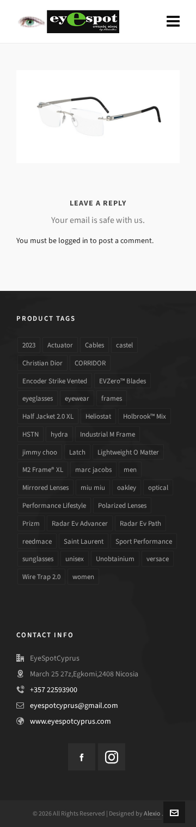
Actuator (60, 345)
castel (124, 345)
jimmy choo (39, 452)
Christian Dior (42, 363)
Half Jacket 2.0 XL (48, 416)
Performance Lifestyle (54, 505)
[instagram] (111, 756)
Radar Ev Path (140, 523)
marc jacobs (93, 469)
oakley (126, 487)
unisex (74, 558)
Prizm (31, 523)
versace (157, 558)
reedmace (37, 541)
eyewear (77, 398)
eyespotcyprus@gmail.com (74, 705)
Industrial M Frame (107, 434)
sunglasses (37, 558)
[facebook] (81, 756)
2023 (28, 345)
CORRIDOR (90, 363)
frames (111, 398)
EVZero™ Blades (122, 380)
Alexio (153, 813)
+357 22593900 (53, 690)
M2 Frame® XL (42, 469)
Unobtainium (115, 558)
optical (158, 487)
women (83, 576)
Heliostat (98, 416)
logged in (73, 240)
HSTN (30, 434)
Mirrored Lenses (45, 487)
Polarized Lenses (122, 505)
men (130, 469)
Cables (94, 345)
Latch (77, 452)
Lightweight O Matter (128, 452)
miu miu (93, 487)
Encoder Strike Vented (54, 380)
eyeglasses (37, 398)
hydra (59, 434)
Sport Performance (143, 541)
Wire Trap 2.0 (41, 576)
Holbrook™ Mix (144, 416)
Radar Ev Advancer (80, 523)
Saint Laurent (83, 541)
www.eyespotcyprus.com (70, 721)
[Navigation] (173, 21)
